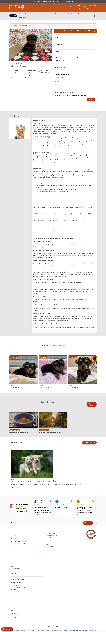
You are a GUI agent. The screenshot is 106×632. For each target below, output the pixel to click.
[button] (95, 508)
